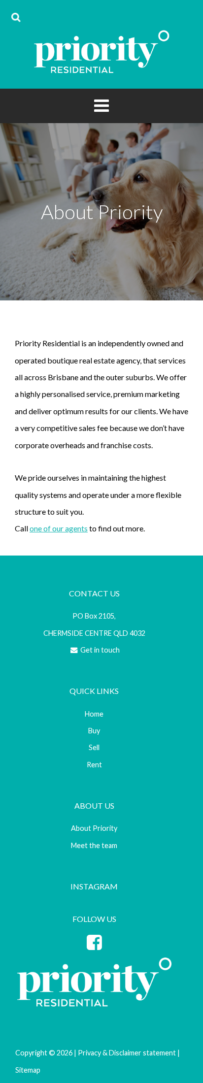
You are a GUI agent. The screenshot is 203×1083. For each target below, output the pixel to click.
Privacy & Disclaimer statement (127, 1053)
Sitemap (27, 1070)
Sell (94, 747)
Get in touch (99, 650)
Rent (94, 764)
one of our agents (59, 528)
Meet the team (94, 845)
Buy (94, 730)
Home (94, 714)
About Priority (94, 828)
